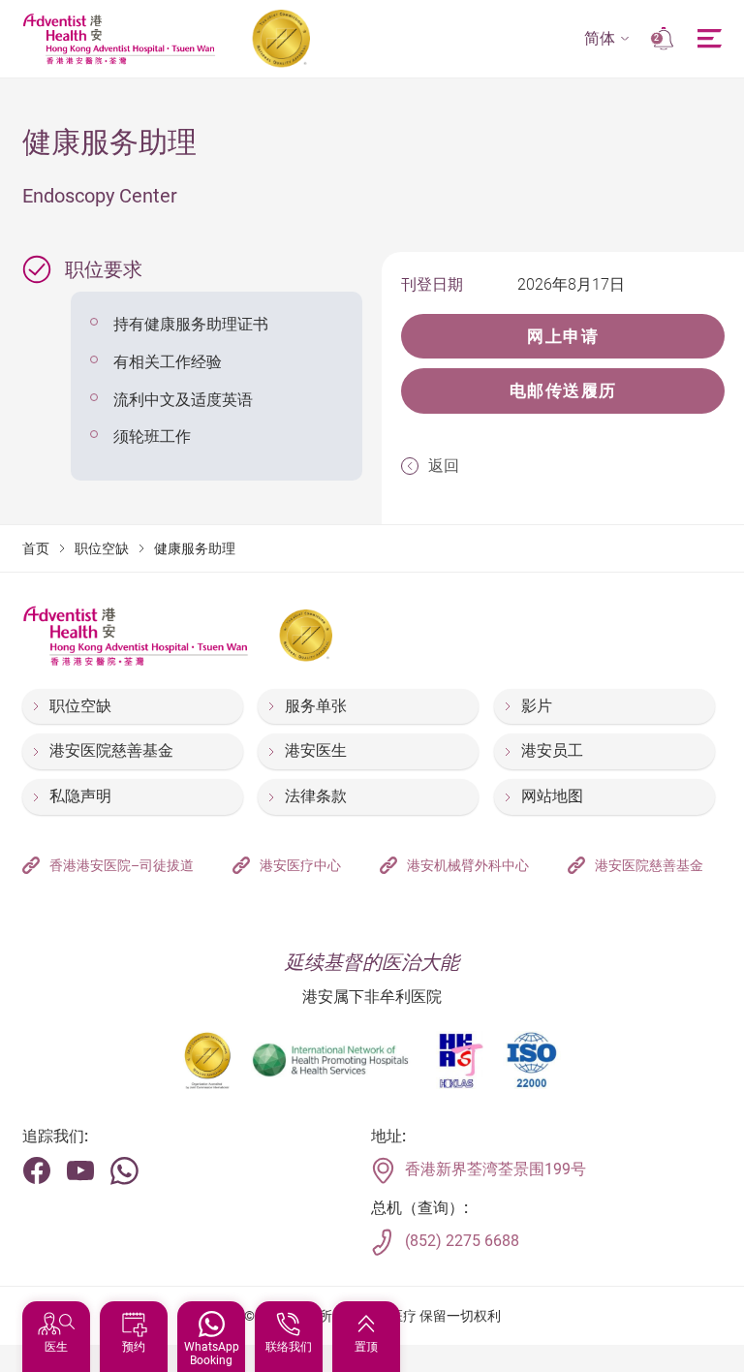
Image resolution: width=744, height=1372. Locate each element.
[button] (607, 39)
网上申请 (563, 336)
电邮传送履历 (563, 390)
